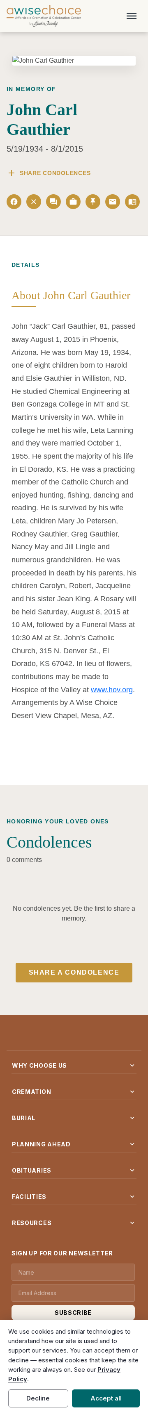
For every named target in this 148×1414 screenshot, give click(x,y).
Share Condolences (48, 173)
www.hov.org (112, 690)
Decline (38, 1398)
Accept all (106, 1398)
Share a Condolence (74, 972)
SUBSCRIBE (73, 1312)
